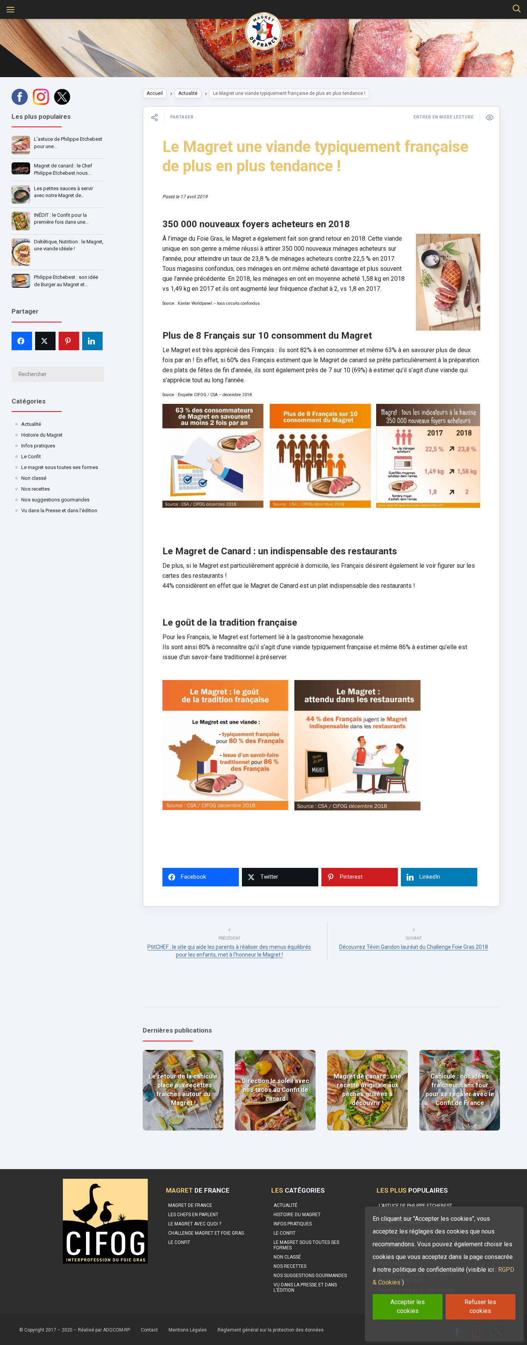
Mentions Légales (188, 1330)
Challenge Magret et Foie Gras (206, 1233)
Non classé (33, 478)
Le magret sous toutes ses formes (59, 467)
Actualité (31, 424)
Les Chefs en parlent (193, 1214)
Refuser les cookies (480, 1306)
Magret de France (190, 1205)
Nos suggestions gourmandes (55, 500)
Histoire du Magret (41, 435)
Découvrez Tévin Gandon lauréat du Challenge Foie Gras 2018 (413, 947)
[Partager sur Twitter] (45, 341)
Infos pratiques (38, 446)
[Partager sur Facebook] (22, 341)
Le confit (179, 1242)
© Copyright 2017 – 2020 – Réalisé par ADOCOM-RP (74, 1330)
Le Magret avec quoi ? (194, 1224)
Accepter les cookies (407, 1306)
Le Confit (31, 456)
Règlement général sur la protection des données (271, 1330)
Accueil (155, 93)
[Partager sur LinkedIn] (92, 341)
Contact (149, 1330)
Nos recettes (35, 489)
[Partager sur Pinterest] (69, 341)
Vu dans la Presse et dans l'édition (59, 510)
